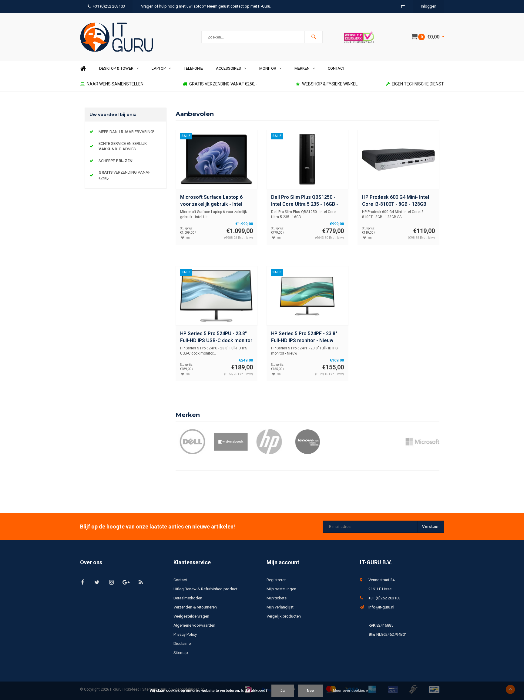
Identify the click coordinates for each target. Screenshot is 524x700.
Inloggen (428, 6)
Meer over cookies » (350, 690)
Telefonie (193, 68)
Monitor (267, 68)
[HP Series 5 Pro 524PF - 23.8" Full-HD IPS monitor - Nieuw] (307, 296)
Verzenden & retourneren (195, 607)
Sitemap (180, 652)
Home (83, 68)
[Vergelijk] (403, 6)
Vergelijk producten (284, 616)
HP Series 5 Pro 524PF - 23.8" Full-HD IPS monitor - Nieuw (304, 337)
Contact (336, 68)
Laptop (159, 68)
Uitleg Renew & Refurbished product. (205, 589)
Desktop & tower (116, 68)
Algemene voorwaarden (194, 625)
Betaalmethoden (187, 598)
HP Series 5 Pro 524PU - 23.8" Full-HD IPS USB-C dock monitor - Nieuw (216, 337)
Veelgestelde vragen (191, 616)
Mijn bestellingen (281, 589)
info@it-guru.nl (381, 607)
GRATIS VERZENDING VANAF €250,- (223, 84)
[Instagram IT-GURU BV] (111, 582)
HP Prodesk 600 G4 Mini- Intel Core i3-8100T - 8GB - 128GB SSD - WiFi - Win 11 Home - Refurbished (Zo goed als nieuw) (395, 201)
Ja (282, 690)
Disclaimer (182, 643)
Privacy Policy (185, 634)
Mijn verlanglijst (280, 607)
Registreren (277, 580)
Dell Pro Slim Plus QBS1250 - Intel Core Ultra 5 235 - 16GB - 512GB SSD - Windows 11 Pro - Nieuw (305, 201)
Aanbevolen (195, 114)
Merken (302, 68)
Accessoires (228, 68)
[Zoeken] (313, 37)
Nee (310, 690)
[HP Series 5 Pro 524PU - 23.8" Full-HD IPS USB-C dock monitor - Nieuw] (216, 296)
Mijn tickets (277, 598)
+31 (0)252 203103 (109, 6)
